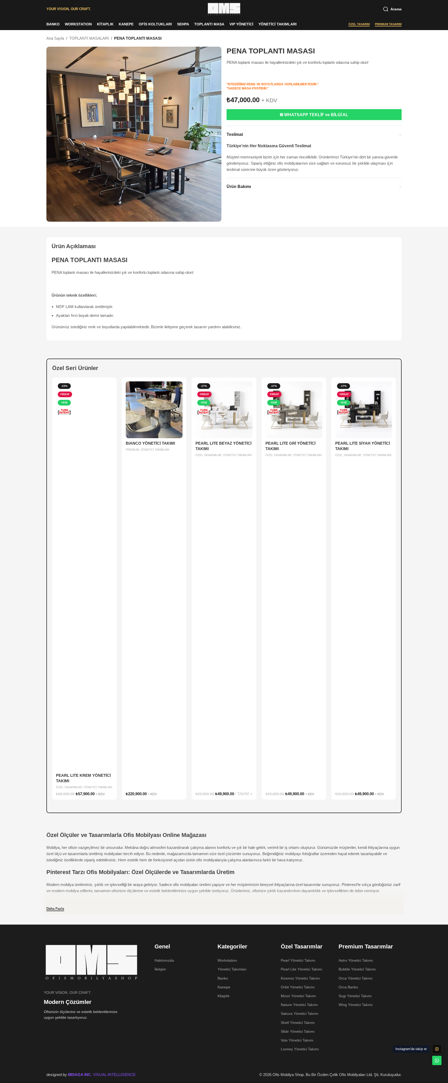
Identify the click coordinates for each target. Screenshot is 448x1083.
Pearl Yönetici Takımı (298, 960)
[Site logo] (224, 8)
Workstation (227, 960)
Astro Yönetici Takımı (356, 960)
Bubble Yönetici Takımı (357, 969)
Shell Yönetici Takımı (298, 1023)
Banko (223, 978)
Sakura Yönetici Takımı (299, 1013)
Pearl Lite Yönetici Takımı (301, 969)
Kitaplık (223, 996)
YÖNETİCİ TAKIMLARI (97, 787)
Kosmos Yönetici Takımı (300, 978)
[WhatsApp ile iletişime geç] (437, 1060)
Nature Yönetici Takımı (299, 1005)
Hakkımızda (164, 960)
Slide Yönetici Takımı (298, 1031)
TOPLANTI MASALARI (89, 38)
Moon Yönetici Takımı (298, 996)
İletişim (160, 969)
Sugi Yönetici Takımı (355, 996)
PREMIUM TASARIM (388, 24)
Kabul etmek (432, 1073)
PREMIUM (132, 449)
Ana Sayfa (55, 38)
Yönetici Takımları (232, 969)
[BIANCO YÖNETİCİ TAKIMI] (154, 409)
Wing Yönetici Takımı (356, 1005)
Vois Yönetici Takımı (297, 1040)
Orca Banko (348, 987)
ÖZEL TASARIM (359, 24)
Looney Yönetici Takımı (300, 1049)
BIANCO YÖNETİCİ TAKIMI (150, 443)
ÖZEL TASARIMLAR (69, 787)
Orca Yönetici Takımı (356, 978)
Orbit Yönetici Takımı (298, 987)
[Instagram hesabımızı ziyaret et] (437, 1049)
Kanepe (224, 987)
